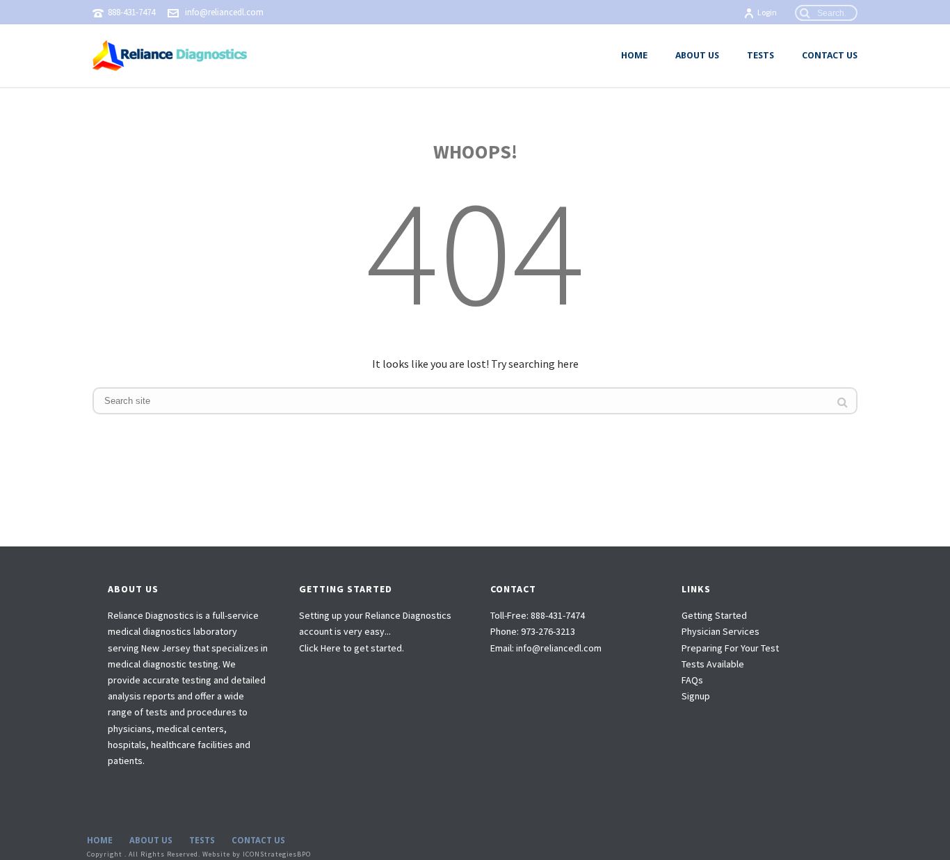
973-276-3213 (548, 631)
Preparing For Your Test (730, 648)
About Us (697, 55)
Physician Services (720, 631)
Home (634, 55)
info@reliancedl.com (224, 12)
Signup (696, 696)
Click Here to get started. (351, 648)
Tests (760, 55)
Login (767, 12)
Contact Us (830, 55)
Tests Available (713, 664)
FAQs (692, 680)
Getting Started (714, 615)
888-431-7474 (131, 12)
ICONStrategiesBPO (277, 854)
